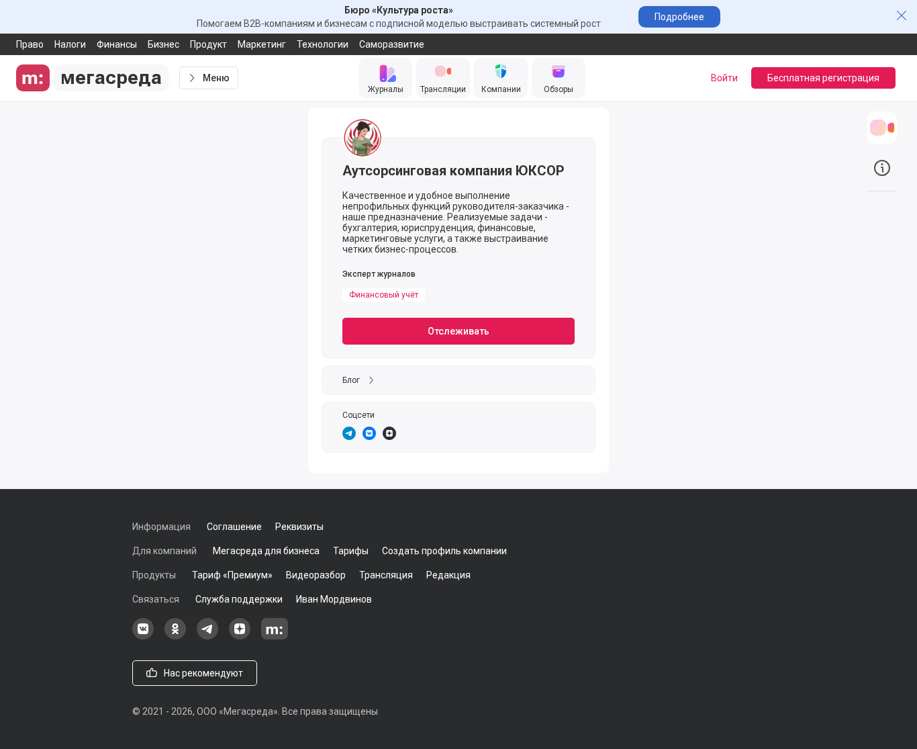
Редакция (448, 575)
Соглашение (234, 526)
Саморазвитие (391, 44)
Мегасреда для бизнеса (266, 550)
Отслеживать (458, 331)
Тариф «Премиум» (232, 575)
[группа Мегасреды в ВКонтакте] (143, 636)
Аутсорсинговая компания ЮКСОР (453, 171)
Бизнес (163, 44)
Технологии (322, 44)
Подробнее (679, 16)
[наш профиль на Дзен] (239, 636)
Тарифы (351, 550)
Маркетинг (262, 44)
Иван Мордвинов (334, 599)
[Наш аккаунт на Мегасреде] (274, 636)
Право (30, 44)
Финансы (117, 44)
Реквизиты (299, 526)
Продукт (208, 44)
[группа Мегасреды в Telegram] (207, 636)
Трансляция (386, 575)
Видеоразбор (316, 575)
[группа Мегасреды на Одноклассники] (175, 636)
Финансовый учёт (383, 295)
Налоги (70, 44)
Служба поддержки (239, 599)
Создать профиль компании (444, 550)
